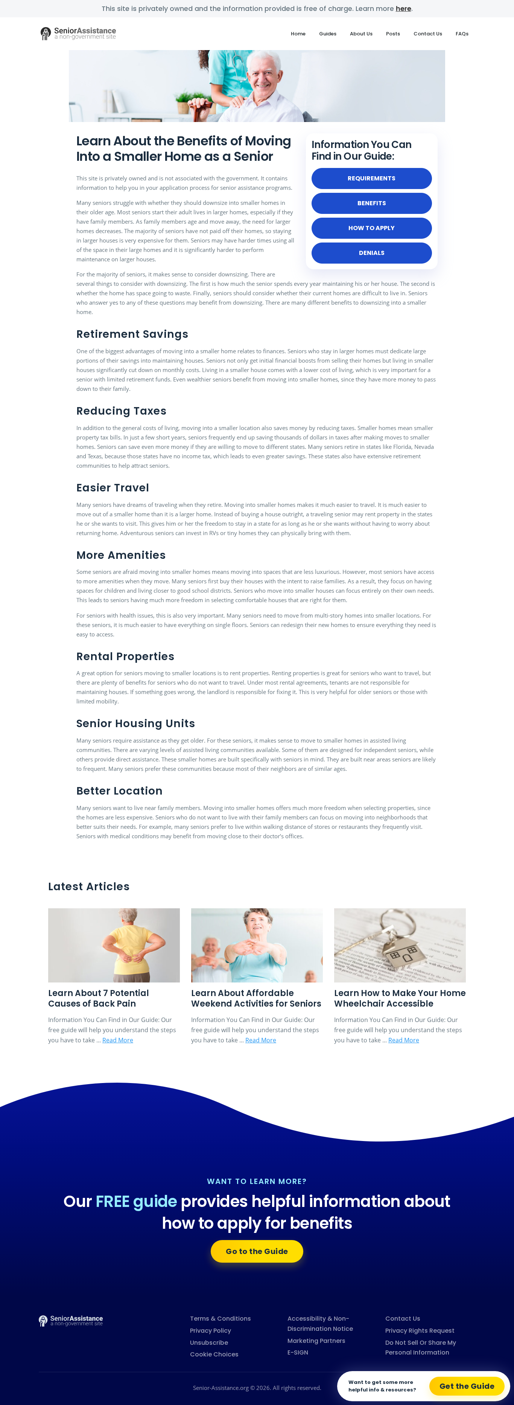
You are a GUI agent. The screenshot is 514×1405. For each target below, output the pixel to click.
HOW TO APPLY (371, 228)
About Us (361, 33)
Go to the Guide (257, 1251)
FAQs (462, 33)
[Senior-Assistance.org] (71, 1320)
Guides (327, 33)
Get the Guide (467, 1386)
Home (298, 33)
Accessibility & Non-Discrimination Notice (320, 1323)
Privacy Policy (210, 1330)
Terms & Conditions (220, 1318)
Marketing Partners (316, 1340)
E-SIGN (297, 1352)
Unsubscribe (209, 1342)
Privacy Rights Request (420, 1330)
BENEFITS (371, 203)
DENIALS (372, 253)
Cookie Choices (214, 1354)
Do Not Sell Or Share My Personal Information (420, 1347)
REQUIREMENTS (371, 178)
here (403, 8)
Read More (117, 1040)
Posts (393, 33)
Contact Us (428, 33)
